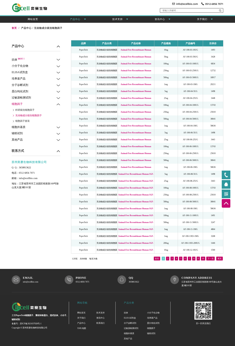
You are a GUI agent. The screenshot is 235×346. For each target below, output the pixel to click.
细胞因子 (17, 103)
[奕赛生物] (33, 307)
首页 (157, 258)
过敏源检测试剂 (21, 97)
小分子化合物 (20, 65)
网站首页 (33, 19)
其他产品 (17, 139)
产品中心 (75, 19)
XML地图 (81, 328)
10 (203, 258)
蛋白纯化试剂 (20, 91)
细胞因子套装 (22, 121)
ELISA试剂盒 (20, 72)
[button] (220, 10)
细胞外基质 (18, 127)
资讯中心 (160, 19)
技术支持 (117, 19)
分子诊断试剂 (20, 84)
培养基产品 (18, 78)
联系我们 (100, 323)
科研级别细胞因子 (25, 110)
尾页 (219, 258)
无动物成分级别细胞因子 (48, 28)
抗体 (18, 59)
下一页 (210, 258)
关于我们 (202, 19)
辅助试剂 (17, 133)
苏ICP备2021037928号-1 (30, 323)
